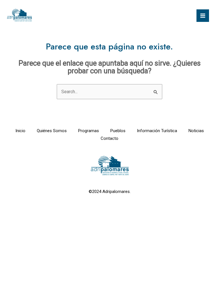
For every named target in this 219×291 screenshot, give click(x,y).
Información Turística (157, 130)
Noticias (196, 130)
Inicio (20, 130)
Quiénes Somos (52, 130)
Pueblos (117, 130)
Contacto (109, 138)
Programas (88, 130)
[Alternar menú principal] (202, 15)
